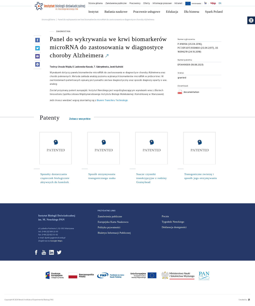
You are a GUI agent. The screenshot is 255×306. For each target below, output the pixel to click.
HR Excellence (207, 3)
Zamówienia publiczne (116, 3)
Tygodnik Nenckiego (173, 221)
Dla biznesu (191, 11)
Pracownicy (135, 3)
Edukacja (172, 11)
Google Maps (56, 241)
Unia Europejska (193, 5)
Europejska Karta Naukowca (113, 221)
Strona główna (95, 3)
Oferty (146, 3)
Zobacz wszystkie (79, 119)
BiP (213, 5)
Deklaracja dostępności (174, 227)
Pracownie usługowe (146, 11)
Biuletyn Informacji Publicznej (114, 232)
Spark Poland (214, 11)
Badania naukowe (116, 11)
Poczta (165, 216)
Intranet (178, 3)
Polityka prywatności (109, 227)
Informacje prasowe (162, 3)
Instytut (93, 11)
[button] (251, 20)
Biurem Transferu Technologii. (112, 100)
